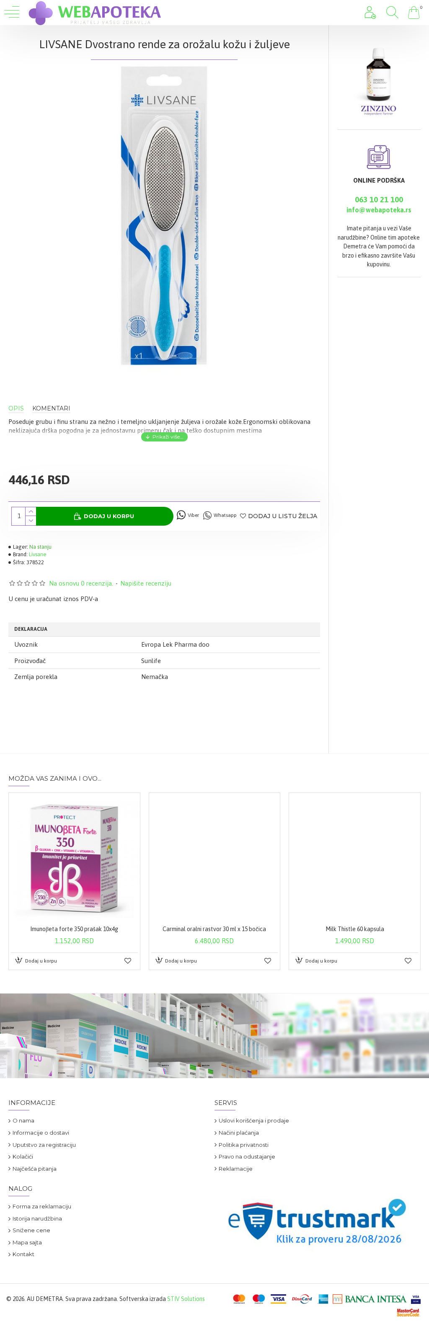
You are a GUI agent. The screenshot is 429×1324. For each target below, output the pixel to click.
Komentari (51, 408)
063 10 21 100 (379, 199)
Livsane (38, 554)
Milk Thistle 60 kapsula (355, 929)
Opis (16, 408)
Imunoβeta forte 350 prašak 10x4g (74, 929)
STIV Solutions (186, 1299)
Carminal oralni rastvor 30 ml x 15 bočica (214, 929)
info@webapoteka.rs (378, 210)
